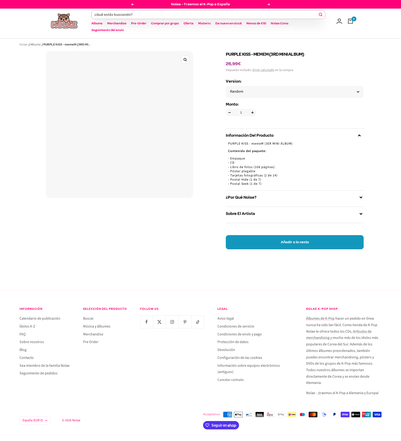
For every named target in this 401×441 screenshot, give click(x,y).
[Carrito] (350, 21)
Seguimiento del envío (107, 30)
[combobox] (206, 15)
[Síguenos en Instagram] (172, 321)
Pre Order (90, 341)
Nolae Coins (279, 23)
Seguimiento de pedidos (38, 373)
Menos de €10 (256, 23)
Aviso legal (225, 318)
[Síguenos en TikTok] (197, 321)
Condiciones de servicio (235, 326)
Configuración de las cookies (239, 357)
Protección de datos (233, 341)
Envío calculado (263, 70)
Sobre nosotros (31, 341)
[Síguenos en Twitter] (159, 321)
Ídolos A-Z (27, 326)
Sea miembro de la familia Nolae (44, 365)
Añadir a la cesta (295, 242)
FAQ (22, 334)
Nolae (23, 44)
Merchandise (116, 23)
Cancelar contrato (230, 379)
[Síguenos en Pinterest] (184, 321)
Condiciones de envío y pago (239, 334)
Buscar (88, 318)
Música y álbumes (96, 326)
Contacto (26, 357)
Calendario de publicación (39, 318)
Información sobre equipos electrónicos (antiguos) (248, 369)
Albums (97, 23)
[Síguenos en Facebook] (146, 321)
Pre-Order (138, 23)
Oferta (189, 23)
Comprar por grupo (165, 23)
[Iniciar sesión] (339, 21)
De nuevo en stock (228, 23)
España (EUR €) (33, 420)
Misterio (204, 23)
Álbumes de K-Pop (320, 318)
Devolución (226, 349)
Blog (22, 349)
